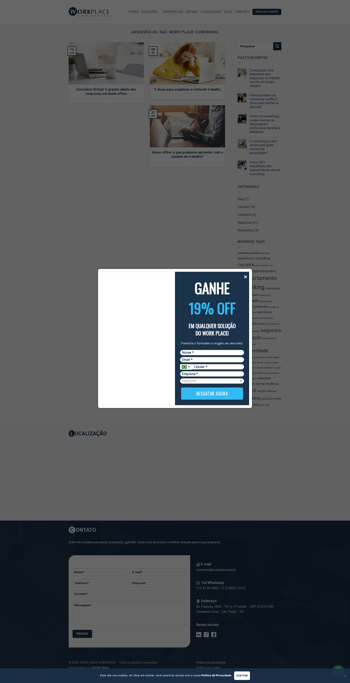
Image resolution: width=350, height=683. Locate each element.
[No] (344, 677)
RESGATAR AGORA (212, 393)
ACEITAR (242, 675)
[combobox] (186, 367)
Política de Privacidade (216, 675)
